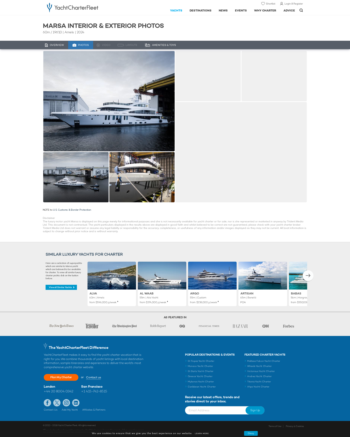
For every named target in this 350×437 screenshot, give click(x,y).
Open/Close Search (301, 10)
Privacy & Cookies (295, 426)
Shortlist (270, 3)
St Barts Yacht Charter (200, 371)
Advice (289, 10)
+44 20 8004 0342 (58, 391)
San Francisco (91, 386)
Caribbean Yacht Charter (202, 386)
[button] (308, 275)
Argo (194, 293)
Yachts (176, 10)
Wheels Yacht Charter (259, 366)
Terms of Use (275, 426)
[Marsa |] (76, 177)
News (223, 10)
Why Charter (265, 10)
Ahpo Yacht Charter (258, 386)
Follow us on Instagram (66, 402)
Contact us (93, 377)
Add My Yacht (70, 409)
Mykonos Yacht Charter (201, 381)
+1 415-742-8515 (94, 391)
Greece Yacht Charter (200, 376)
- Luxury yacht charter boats (84, 7)
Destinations (201, 10)
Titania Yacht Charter (259, 381)
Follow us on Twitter (57, 402)
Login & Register (294, 3)
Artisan (246, 293)
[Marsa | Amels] (109, 101)
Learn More (202, 433)
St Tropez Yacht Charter (201, 361)
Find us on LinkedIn (75, 402)
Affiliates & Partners (93, 409)
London (49, 386)
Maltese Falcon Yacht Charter (263, 361)
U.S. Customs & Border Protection (72, 209)
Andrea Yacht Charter (259, 376)
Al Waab (146, 293)
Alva (93, 293)
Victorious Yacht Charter (261, 371)
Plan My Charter (61, 377)
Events (241, 10)
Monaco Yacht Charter (200, 366)
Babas (296, 293)
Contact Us (50, 409)
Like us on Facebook (47, 402)
